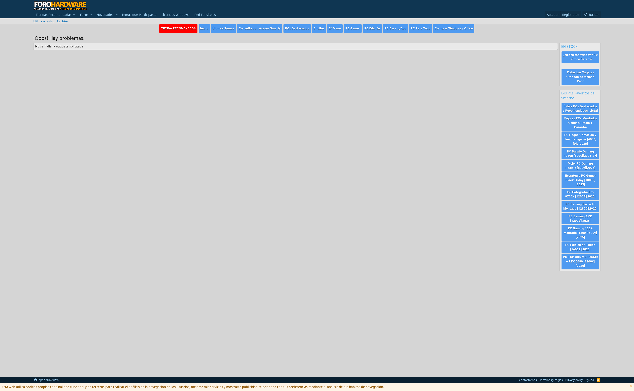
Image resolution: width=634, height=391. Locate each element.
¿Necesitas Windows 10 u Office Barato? (580, 57)
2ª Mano (335, 28)
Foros (84, 15)
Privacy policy (574, 380)
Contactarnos (528, 380)
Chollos (319, 28)
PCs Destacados (297, 28)
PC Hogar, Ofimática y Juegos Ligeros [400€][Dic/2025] (580, 139)
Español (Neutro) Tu (50, 380)
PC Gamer (352, 28)
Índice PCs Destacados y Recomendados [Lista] (580, 108)
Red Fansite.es (205, 15)
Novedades (105, 15)
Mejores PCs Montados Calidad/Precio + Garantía (580, 122)
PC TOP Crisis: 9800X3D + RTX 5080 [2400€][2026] (580, 261)
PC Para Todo (420, 28)
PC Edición (372, 28)
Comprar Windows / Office (454, 28)
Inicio (204, 28)
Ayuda (590, 380)
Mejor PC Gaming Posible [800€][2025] (580, 166)
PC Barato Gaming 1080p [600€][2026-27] (580, 154)
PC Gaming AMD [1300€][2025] (580, 218)
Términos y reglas (551, 380)
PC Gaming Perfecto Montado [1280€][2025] (580, 206)
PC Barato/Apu (395, 28)
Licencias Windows (175, 15)
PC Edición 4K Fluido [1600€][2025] (580, 247)
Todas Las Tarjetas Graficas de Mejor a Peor (580, 76)
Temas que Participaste (139, 15)
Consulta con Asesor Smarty (260, 28)
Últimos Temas (223, 28)
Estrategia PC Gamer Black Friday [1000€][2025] (580, 180)
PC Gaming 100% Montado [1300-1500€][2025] (580, 232)
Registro (62, 21)
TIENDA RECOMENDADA (178, 28)
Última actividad (43, 21)
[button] (55, 14)
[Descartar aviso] (630, 386)
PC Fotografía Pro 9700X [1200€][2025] (580, 194)
